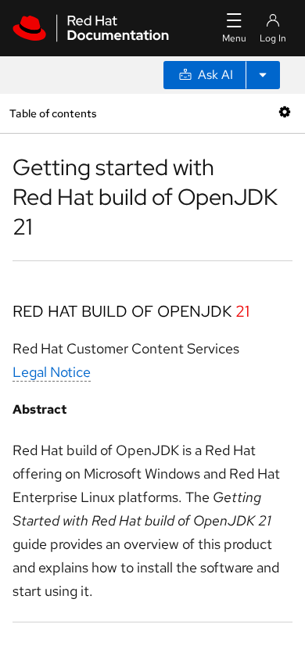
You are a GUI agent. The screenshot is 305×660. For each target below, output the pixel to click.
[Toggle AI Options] (263, 75)
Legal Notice (52, 372)
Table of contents (53, 113)
